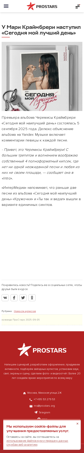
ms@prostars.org (44, 405)
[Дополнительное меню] (78, 6)
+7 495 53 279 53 (44, 399)
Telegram (44, 412)
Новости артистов (25, 311)
